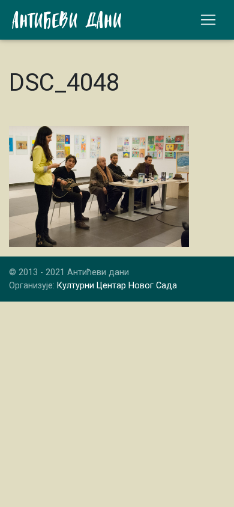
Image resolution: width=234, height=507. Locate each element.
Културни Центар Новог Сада (117, 286)
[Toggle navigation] (208, 19)
